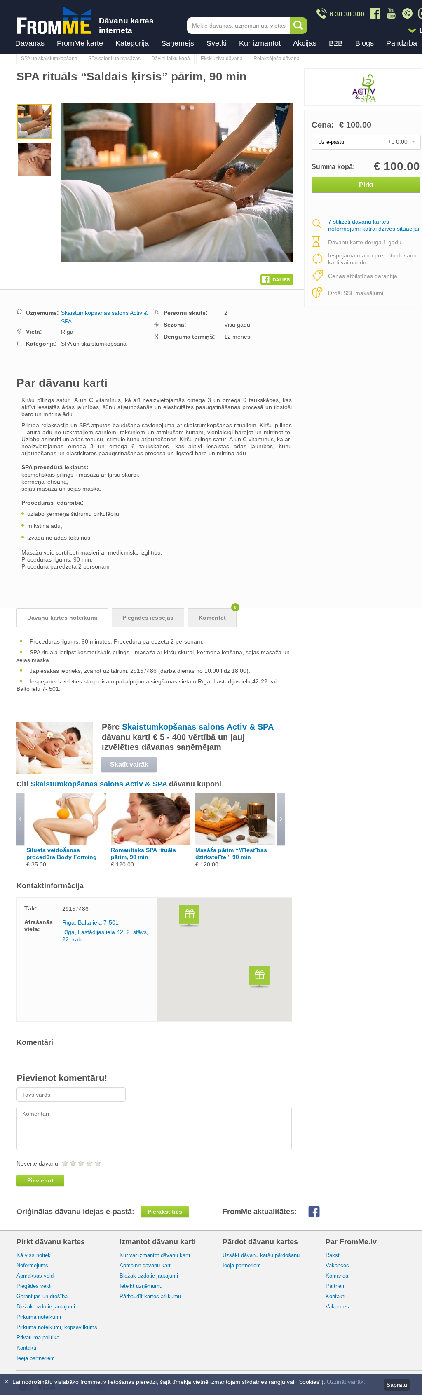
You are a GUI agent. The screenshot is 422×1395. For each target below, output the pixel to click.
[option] (34, 122)
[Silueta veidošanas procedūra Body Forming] (66, 843)
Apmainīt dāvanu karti (146, 1265)
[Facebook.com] (276, 277)
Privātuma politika (37, 1337)
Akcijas (304, 43)
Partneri (335, 1286)
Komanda (337, 1276)
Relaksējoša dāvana (276, 58)
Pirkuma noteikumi (38, 1317)
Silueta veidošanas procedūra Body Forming (61, 853)
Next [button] (188, 183)
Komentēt (218, 614)
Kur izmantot (260, 43)
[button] (189, 916)
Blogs (364, 43)
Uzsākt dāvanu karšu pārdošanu (261, 1255)
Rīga (67, 331)
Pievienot (40, 1180)
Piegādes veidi (34, 1286)
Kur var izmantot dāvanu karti (155, 1255)
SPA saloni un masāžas (114, 58)
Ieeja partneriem (35, 1358)
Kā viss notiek (33, 1255)
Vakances (337, 1265)
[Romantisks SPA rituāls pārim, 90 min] (150, 843)
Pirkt (366, 184)
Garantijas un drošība (42, 1296)
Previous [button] (72, 183)
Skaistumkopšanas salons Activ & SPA (197, 726)
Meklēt (298, 25)
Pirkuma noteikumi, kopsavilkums (56, 1327)
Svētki (216, 43)
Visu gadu (237, 324)
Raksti (333, 1255)
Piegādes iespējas (147, 617)
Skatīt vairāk (129, 764)
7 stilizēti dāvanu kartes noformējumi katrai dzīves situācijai (373, 225)
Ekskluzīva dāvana (222, 58)
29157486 (75, 909)
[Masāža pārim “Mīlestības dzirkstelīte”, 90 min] (235, 843)
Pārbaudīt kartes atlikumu (150, 1296)
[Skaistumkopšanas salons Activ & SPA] (54, 771)
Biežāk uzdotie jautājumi (45, 1307)
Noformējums (32, 1265)
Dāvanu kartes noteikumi (62, 617)
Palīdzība (401, 43)
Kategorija (132, 43)
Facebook (320, 1211)
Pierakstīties (165, 1211)
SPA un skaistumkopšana (49, 58)
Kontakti (26, 1348)
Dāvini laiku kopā (170, 58)
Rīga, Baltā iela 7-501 (90, 922)
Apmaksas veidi (35, 1276)
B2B (336, 43)
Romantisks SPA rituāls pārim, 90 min (143, 853)
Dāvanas (30, 43)
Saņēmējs (177, 43)
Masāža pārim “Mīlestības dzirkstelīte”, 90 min (231, 853)
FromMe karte (80, 43)
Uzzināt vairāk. (346, 1382)
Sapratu (397, 1384)
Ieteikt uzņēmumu (141, 1286)
